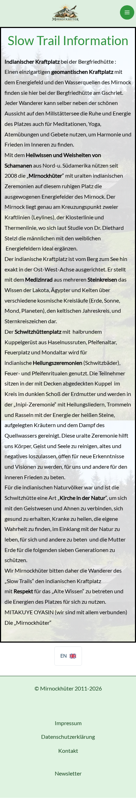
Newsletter (68, 773)
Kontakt (68, 750)
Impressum (68, 723)
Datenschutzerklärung (68, 736)
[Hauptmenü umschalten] (127, 12)
